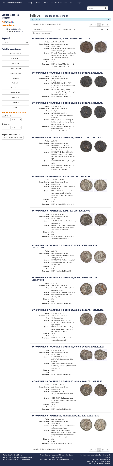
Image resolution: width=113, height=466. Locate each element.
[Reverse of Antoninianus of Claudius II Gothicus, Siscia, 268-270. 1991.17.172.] (100, 355)
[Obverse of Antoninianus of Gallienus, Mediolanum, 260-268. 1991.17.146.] (86, 425)
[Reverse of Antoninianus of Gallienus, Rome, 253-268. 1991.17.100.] (100, 47)
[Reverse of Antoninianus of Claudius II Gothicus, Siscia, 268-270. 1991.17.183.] (100, 319)
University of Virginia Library (12, 455)
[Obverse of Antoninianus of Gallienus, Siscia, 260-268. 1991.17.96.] (86, 185)
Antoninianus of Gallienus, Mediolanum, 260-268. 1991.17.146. (66, 415)
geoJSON (14, 29)
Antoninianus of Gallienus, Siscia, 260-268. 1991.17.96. (61, 176)
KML (19, 29)
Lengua (79, 3)
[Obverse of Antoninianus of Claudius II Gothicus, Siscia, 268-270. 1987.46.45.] (86, 112)
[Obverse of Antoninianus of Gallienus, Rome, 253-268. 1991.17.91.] (86, 219)
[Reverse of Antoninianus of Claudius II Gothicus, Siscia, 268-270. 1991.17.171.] (100, 390)
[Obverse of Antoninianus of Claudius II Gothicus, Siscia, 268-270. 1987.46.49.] (86, 81)
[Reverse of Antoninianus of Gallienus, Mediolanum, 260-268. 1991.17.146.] (100, 425)
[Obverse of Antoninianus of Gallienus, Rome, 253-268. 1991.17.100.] (86, 47)
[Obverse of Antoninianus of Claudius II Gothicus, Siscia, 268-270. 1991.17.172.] (86, 355)
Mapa (46, 3)
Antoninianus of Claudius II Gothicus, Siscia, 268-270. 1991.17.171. (68, 381)
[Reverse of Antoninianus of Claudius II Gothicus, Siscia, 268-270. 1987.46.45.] (100, 112)
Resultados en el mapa (55, 15)
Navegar (30, 3)
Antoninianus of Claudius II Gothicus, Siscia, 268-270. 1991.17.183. (68, 310)
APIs (71, 3)
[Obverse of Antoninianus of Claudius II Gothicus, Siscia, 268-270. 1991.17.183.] (86, 319)
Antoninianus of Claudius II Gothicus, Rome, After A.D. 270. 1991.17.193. (64, 278)
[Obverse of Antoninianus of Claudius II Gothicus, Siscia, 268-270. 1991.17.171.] (86, 390)
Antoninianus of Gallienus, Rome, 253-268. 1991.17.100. (62, 38)
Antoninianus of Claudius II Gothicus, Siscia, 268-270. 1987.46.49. (67, 73)
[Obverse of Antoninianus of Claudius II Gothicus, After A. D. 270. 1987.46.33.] (86, 146)
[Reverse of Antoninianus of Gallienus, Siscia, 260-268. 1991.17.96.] (100, 185)
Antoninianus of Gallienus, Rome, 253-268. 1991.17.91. (61, 211)
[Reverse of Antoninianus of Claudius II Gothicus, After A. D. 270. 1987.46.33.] (100, 146)
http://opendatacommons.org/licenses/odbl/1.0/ (57, 459)
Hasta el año (6, 124)
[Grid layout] (107, 29)
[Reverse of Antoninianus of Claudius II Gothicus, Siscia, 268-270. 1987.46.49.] (100, 81)
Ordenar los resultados (42, 33)
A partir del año (7, 116)
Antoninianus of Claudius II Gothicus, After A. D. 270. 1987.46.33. (67, 137)
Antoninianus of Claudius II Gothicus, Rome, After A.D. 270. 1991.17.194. (64, 246)
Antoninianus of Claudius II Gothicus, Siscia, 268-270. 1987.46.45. (67, 103)
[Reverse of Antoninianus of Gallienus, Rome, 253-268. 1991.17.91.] (100, 219)
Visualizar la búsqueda (59, 3)
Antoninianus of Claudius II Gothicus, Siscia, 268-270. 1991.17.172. (68, 346)
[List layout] (102, 29)
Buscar (38, 3)
